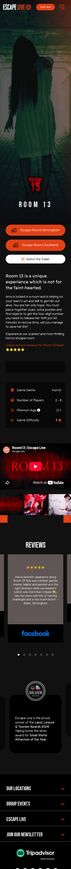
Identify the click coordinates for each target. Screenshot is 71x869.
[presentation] (4, 519)
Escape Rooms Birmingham (40, 230)
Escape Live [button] (16, 819)
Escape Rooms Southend (39, 245)
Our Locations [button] (18, 788)
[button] (19, 655)
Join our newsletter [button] (24, 835)
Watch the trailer (37, 259)
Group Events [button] (18, 804)
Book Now (45, 7)
